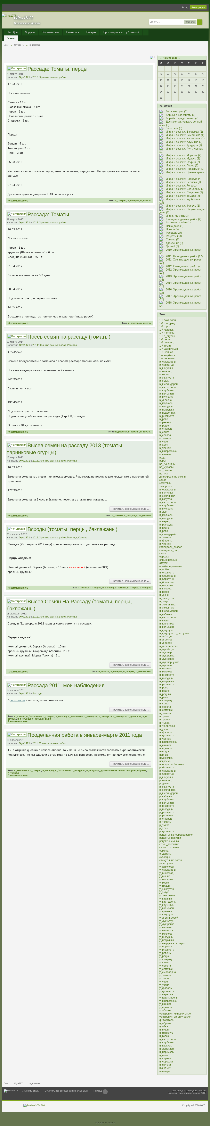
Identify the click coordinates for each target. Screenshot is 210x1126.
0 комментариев (18, 200)
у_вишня (164, 876)
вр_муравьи (166, 467)
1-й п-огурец (166, 332)
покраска (164, 761)
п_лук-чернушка (169, 662)
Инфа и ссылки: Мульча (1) (183, 158)
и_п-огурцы (166, 518)
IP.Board (202, 1090)
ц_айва (163, 1026)
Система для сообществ (184, 1090)
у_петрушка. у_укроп (172, 943)
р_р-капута (166, 815)
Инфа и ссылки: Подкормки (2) (185, 168)
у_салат (164, 962)
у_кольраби (166, 908)
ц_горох (164, 1035)
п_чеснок (165, 738)
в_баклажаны (167, 361)
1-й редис (165, 339)
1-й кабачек (166, 329)
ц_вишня (164, 1029)
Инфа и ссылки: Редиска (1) (183, 182)
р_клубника (166, 799)
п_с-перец (133, 200)
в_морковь (165, 403)
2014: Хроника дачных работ (49, 345)
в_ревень (165, 422)
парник (163, 754)
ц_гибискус (166, 1032)
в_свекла (165, 435)
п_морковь (165, 671)
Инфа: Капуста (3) (177, 215)
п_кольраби (166, 626)
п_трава (164, 716)
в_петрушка (166, 409)
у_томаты (165, 975)
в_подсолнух (167, 412)
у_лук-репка (166, 924)
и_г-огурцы (166, 492)
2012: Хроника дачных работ (49, 537)
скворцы (131, 770)
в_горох (164, 374)
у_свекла (165, 965)
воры (162, 460)
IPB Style (99, 1122)
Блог (6, 1083)
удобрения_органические (175, 1016)
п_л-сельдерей (168, 646)
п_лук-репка (166, 655)
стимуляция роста (170, 860)
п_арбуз (36, 719)
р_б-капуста (166, 767)
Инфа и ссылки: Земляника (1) (185, 134)
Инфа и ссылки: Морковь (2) (183, 155)
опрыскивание (168, 559)
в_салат (164, 431)
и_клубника (166, 505)
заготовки (165, 483)
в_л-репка (165, 399)
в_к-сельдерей (168, 384)
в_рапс (163, 419)
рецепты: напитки (170, 837)
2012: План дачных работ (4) (183, 266)
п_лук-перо (166, 652)
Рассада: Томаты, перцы (57, 69)
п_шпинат (165, 745)
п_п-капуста (120, 716)
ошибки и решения (170, 566)
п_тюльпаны (167, 725)
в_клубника (166, 390)
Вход (184, 7)
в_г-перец (132, 587)
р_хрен (163, 828)
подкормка (120, 431)
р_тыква (164, 825)
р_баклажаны (167, 770)
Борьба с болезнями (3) (180, 114)
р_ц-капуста (166, 831)
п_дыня (46, 719)
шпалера (164, 1071)
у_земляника (167, 895)
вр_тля (163, 473)
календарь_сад (168, 550)
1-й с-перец (166, 342)
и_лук (163, 511)
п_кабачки (165, 614)
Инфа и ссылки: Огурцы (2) (183, 162)
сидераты (165, 853)
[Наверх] (105, 1091)
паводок (164, 751)
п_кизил (164, 620)
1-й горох (165, 326)
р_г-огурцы (166, 777)
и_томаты (165, 537)
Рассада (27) (174, 232)
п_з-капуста (105, 716)
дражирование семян (112, 770)
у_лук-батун (166, 920)
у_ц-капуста (166, 991)
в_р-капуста (166, 415)
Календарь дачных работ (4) (183, 219)
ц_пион (163, 1055)
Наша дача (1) (174, 225)
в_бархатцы (166, 364)
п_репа (163, 697)
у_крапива (165, 911)
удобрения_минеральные (175, 1013)
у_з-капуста (166, 889)
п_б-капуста (166, 572)
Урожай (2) (172, 246)
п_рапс (163, 687)
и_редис (164, 527)
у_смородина (167, 972)
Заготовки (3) (174, 128)
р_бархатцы (166, 773)
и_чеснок (165, 543)
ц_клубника (166, 1042)
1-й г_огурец (167, 323)
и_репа (163, 530)
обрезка (141, 770)
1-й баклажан (167, 320)
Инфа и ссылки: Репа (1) (181, 185)
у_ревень (165, 952)
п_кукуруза (166, 630)
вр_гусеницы (167, 463)
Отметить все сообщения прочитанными (66, 1091)
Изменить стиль (30, 1091)
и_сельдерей (167, 534)
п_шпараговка (168, 741)
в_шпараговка (168, 451)
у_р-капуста (166, 949)
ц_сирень (165, 1058)
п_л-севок (165, 642)
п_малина (165, 668)
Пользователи (50, 32)
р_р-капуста (166, 812)
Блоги (11, 38)
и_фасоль (165, 540)
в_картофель (167, 387)
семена (163, 850)
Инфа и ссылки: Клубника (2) (184, 141)
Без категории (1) (176, 111)
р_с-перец (165, 818)
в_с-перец (145, 587)
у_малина (165, 927)
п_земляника (75, 716)
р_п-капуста (166, 805)
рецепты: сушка (169, 841)
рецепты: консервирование (176, 834)
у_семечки (165, 968)
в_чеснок (165, 447)
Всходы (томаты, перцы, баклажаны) (72, 529)
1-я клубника (167, 355)
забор (162, 479)
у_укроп (164, 981)
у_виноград (166, 873)
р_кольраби (166, 802)
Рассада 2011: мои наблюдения (66, 685)
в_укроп (164, 441)
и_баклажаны (167, 489)
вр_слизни (165, 470)
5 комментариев (18, 587)
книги (162, 553)
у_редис (164, 956)
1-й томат (165, 345)
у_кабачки (165, 898)
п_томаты (145, 200)
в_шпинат (165, 454)
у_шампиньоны (168, 997)
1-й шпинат (166, 352)
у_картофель (167, 901)
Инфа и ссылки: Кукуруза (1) (184, 145)
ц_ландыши (166, 1048)
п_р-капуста (90, 716)
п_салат (164, 703)
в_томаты (145, 323)
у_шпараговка (168, 1000)
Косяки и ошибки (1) (178, 222)
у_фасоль (165, 988)
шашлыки (165, 1067)
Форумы (30, 32)
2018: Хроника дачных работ (49, 77)
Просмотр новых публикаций (121, 32)
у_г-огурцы (166, 879)
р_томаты (165, 821)
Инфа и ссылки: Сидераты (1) (184, 192)
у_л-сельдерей (168, 917)
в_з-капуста (166, 377)
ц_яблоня (165, 1064)
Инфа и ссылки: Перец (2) (182, 165)
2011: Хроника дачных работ (49, 743)
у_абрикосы (166, 866)
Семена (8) (172, 239)
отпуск (163, 562)
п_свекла (165, 706)
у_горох (164, 882)
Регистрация (198, 7)
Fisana (111, 1122)
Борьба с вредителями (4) (182, 118)
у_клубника (166, 904)
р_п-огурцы (166, 809)
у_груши (164, 885)
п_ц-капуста (134, 716)
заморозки (165, 486)
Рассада (72, 345)
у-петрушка (166, 863)
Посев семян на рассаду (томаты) (69, 337)
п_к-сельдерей (168, 610)
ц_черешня (166, 1061)
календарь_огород (170, 546)
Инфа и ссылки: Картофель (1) (185, 138)
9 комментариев (17, 721)
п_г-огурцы (92, 770)
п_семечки (165, 709)
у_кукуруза (166, 914)
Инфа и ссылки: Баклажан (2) (184, 131)
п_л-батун (165, 636)
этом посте (17, 700)
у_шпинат (165, 1003)
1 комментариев (18, 671)
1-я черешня (167, 358)
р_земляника (167, 789)
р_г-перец (165, 780)
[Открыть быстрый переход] (145, 32)
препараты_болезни (171, 764)
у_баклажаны (167, 869)
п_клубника (166, 623)
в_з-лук (164, 380)
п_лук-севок (166, 658)
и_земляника (167, 495)
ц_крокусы (165, 1045)
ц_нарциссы (166, 1051)
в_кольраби (166, 393)
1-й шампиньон (168, 348)
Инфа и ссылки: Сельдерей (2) (185, 188)
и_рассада (165, 524)
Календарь (73, 32)
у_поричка (165, 946)
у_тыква (164, 978)
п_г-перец (120, 200)
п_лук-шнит (166, 665)
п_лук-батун (166, 649)
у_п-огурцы (166, 936)
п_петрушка (166, 681)
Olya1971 (24, 77)
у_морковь (165, 933)
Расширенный (205, 21)
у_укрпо (164, 984)
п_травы (164, 719)
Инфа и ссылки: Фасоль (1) (183, 205)
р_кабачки (165, 796)
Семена (82, 537)
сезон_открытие (169, 847)
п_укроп (164, 729)
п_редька (165, 694)
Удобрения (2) (174, 243)
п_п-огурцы (130, 515)
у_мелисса (166, 930)
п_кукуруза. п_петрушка (174, 633)
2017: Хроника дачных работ (49, 222)
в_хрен (163, 444)
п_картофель (167, 617)
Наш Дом (12, 32)
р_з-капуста (166, 786)
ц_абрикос (165, 1023)
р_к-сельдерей (168, 793)
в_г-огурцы (166, 368)
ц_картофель (167, 1039)
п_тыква (164, 722)
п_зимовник (166, 607)
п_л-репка (165, 639)
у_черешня (166, 994)
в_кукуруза (166, 396)
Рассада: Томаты (48, 214)
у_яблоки (165, 1010)
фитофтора (166, 1019)
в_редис (164, 425)
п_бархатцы (166, 578)
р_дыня (164, 783)
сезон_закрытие (169, 844)
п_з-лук (164, 601)
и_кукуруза (166, 508)
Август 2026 (170, 57)
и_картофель (167, 502)
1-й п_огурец (167, 336)
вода (162, 457)
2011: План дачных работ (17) (184, 256)
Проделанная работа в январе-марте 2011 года (84, 735)
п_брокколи (166, 582)
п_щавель (165, 748)
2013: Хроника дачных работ (49, 460)
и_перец (164, 521)
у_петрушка (166, 940)
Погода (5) (172, 229)
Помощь (98, 1091)
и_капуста (165, 498)
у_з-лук (164, 892)
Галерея (91, 32)
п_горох (164, 591)
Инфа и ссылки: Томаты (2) (183, 195)
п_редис (164, 690)
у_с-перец (165, 959)
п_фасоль (165, 732)
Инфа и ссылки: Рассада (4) (183, 178)
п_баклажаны (143, 671)
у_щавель (165, 1007)
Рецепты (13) (174, 236)
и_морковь (165, 514)
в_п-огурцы (166, 406)
